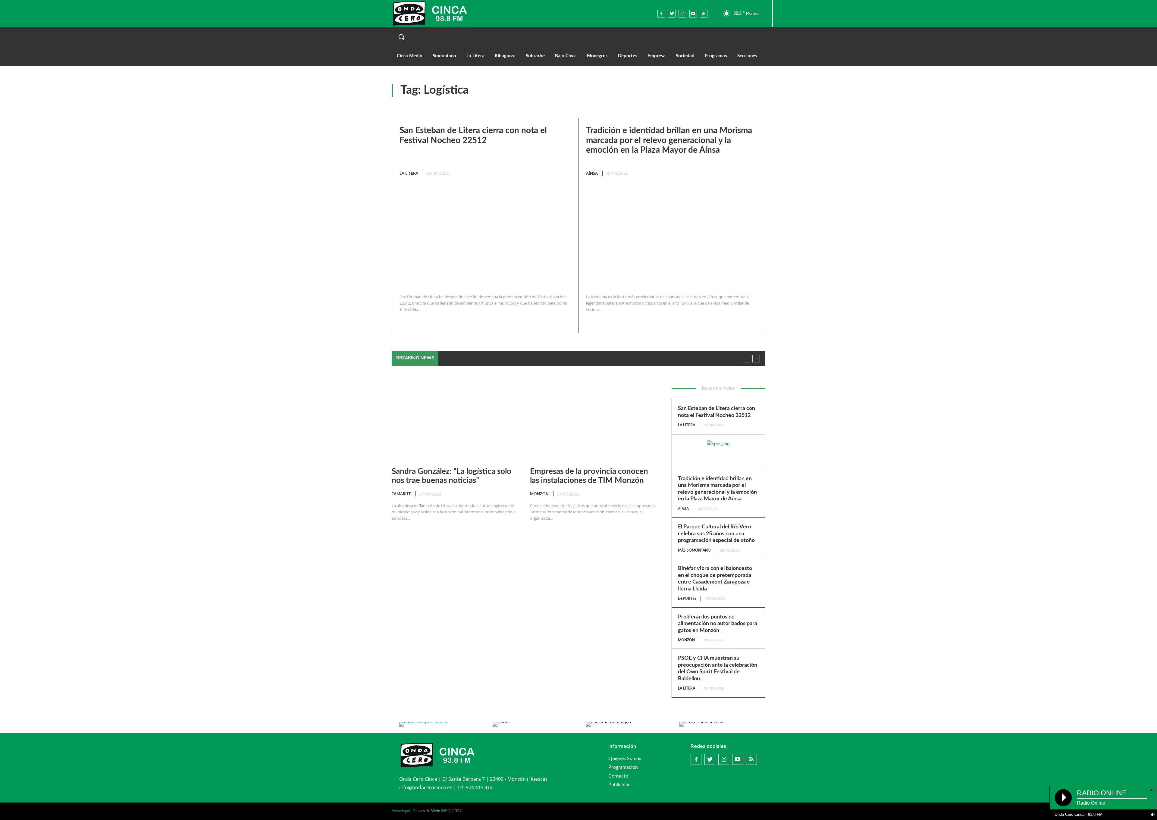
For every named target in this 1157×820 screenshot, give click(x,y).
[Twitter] (672, 13)
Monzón (539, 494)
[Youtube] (693, 13)
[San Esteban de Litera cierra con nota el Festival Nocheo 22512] (484, 235)
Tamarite (401, 494)
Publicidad (619, 784)
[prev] (746, 358)
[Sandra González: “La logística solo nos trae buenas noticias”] (455, 422)
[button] (578, 36)
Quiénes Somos (624, 758)
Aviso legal (401, 811)
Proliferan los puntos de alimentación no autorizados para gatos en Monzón (717, 623)
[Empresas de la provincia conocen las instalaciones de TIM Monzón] (593, 422)
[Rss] (703, 13)
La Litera (409, 174)
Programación (623, 767)
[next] (756, 358)
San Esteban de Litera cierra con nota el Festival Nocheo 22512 (510, 357)
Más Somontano (694, 550)
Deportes (687, 598)
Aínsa (592, 174)
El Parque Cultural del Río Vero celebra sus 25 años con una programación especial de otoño (716, 533)
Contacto (618, 776)
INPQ (445, 811)
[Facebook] (661, 13)
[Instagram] (682, 13)
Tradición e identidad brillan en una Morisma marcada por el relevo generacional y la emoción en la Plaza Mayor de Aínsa (669, 140)
